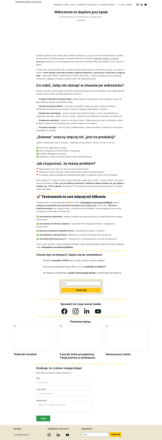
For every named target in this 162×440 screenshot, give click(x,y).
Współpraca (58, 5)
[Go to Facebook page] (64, 311)
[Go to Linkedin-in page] (142, 5)
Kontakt (129, 5)
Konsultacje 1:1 (93, 5)
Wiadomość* (41, 400)
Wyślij (43, 418)
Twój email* (41, 389)
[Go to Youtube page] (145, 5)
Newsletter (81, 5)
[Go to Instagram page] (139, 5)
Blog (66, 5)
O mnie (122, 5)
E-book (73, 5)
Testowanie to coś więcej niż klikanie (96, 202)
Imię (38, 378)
